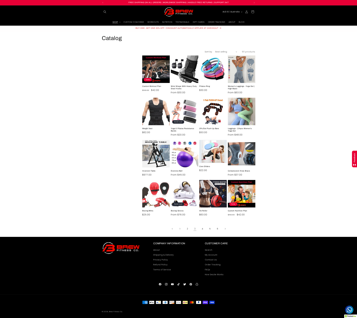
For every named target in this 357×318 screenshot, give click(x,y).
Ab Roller (203, 211)
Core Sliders (204, 166)
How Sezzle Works (214, 274)
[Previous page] (172, 229)
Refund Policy (160, 264)
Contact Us (211, 259)
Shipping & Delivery (163, 254)
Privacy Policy (160, 259)
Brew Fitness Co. (116, 311)
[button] (105, 12)
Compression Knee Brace (239, 171)
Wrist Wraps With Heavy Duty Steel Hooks (184, 87)
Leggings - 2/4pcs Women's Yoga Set (240, 130)
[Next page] (225, 229)
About (156, 250)
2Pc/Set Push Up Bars (209, 129)
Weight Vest (147, 129)
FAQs (207, 269)
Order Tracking (213, 264)
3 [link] (195, 228)
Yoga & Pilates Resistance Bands (182, 130)
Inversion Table (148, 171)
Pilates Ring (204, 86)
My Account (211, 254)
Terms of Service (162, 269)
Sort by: (209, 51)
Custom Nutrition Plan (237, 211)
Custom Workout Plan (151, 86)
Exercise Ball (177, 171)
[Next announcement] (254, 2)
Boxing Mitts (147, 211)
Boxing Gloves (177, 211)
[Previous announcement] (103, 2)
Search (208, 250)
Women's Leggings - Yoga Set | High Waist (241, 87)
